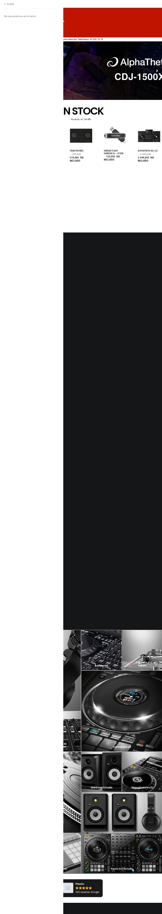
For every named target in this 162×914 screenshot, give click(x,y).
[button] (115, 136)
